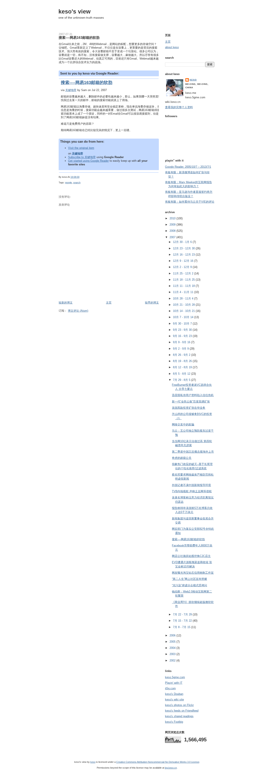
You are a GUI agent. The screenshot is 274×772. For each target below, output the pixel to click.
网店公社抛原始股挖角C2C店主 (191, 556)
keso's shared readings (179, 716)
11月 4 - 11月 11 (183, 292)
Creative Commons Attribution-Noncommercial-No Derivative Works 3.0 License (157, 762)
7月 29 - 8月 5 (182, 380)
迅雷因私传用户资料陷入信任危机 (193, 395)
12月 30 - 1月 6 (183, 242)
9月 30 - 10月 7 (183, 323)
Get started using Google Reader (88, 160)
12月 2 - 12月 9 (183, 267)
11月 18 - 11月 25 (184, 279)
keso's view (74, 11)
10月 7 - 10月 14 (183, 317)
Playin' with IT (173, 682)
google (68, 182)
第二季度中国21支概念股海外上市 (193, 451)
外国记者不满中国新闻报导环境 (191, 485)
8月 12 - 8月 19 (183, 367)
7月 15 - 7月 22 (183, 620)
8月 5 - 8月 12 (182, 373)
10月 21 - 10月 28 (184, 304)
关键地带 (70, 90)
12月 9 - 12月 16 (183, 260)
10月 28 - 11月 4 (183, 298)
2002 (173, 660)
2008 (173, 230)
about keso (172, 47)
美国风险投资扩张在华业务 (188, 407)
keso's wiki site (174, 699)
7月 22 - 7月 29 (183, 614)
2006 (173, 635)
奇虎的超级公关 (181, 457)
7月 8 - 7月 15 (182, 627)
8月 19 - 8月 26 (183, 361)
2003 (173, 654)
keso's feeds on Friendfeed (181, 710)
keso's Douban (174, 694)
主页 (109, 302)
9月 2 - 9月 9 (181, 348)
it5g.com (170, 688)
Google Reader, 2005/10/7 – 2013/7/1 (188, 166)
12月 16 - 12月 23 (184, 254)
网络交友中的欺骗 (183, 424)
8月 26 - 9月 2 (182, 354)
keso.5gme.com (175, 677)
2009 (173, 224)
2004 (173, 647)
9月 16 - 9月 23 (183, 336)
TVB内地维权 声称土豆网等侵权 (192, 491)
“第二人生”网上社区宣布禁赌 (189, 578)
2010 (173, 218)
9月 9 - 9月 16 (182, 342)
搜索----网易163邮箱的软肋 (79, 37)
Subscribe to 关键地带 (82, 157)
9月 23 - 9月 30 (183, 329)
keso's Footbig (174, 721)
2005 (173, 641)
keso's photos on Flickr (179, 705)
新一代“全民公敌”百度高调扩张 (191, 401)
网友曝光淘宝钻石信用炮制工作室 (193, 572)
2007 (173, 237)
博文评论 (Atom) (78, 310)
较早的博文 (152, 302)
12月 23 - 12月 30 (184, 248)
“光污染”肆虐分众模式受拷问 (189, 585)
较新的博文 (66, 302)
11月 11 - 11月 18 (184, 285)
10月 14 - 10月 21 (184, 311)
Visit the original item (81, 148)
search (76, 182)
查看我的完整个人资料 (179, 107)
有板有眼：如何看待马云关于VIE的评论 (189, 201)
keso (193, 80)
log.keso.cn (171, 767)
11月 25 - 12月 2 (183, 273)
